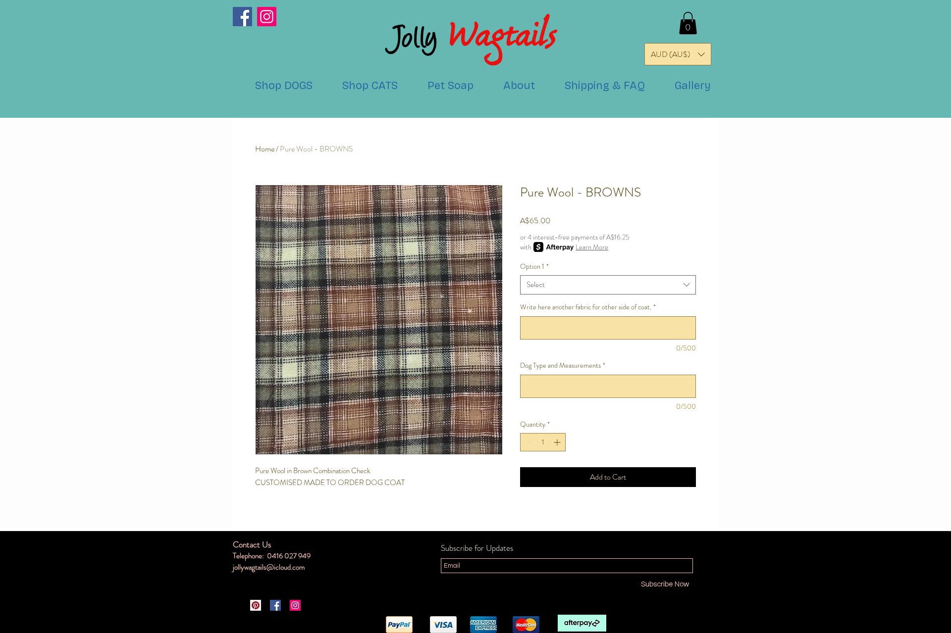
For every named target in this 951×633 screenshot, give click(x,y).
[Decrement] (528, 442)
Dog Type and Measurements (562, 365)
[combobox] (608, 284)
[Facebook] (242, 16)
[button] (688, 23)
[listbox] (677, 54)
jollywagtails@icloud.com (269, 567)
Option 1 (534, 266)
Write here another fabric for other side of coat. (588, 307)
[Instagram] (266, 16)
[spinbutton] (543, 442)
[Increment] (558, 442)
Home (264, 148)
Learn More (592, 247)
